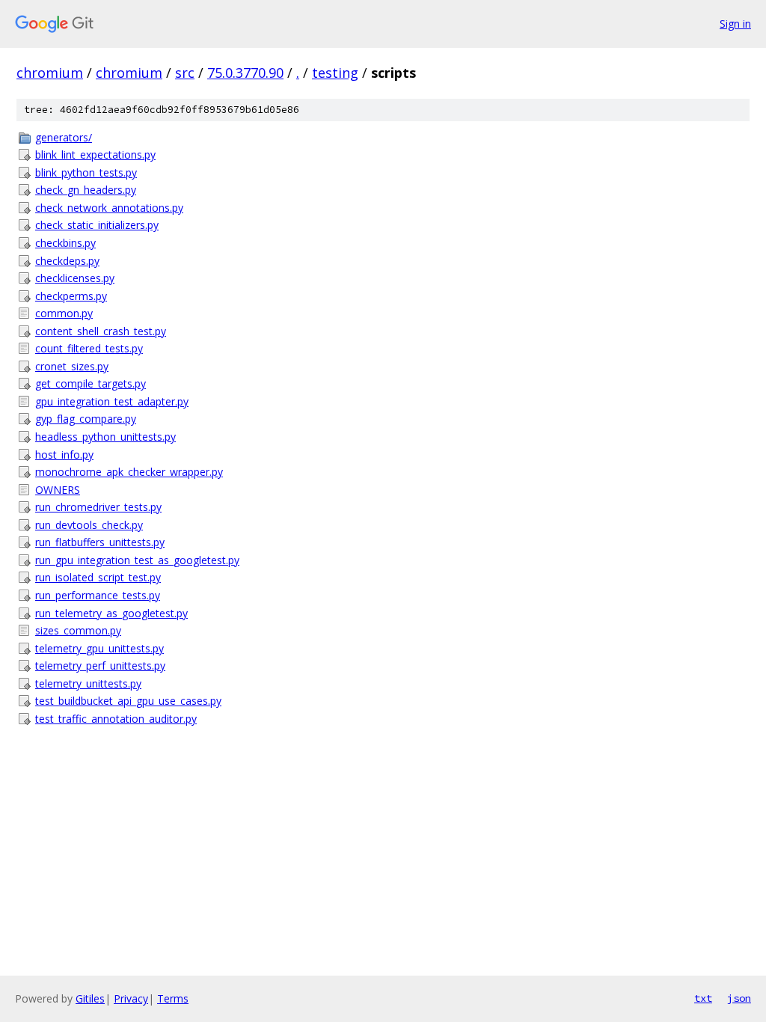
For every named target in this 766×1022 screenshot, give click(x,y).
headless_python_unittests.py (105, 436)
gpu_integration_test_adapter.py (112, 401)
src (184, 73)
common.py (64, 313)
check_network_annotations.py (109, 208)
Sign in (735, 23)
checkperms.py (71, 296)
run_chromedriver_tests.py (98, 507)
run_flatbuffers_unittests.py (100, 542)
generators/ (63, 137)
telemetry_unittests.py (88, 683)
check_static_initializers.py (97, 225)
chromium (49, 73)
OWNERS (57, 490)
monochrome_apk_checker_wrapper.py (129, 472)
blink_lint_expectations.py (95, 154)
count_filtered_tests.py (89, 348)
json (739, 998)
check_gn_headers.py (85, 190)
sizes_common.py (78, 630)
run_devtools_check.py (89, 525)
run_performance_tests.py (97, 595)
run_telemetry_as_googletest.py (111, 613)
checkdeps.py (67, 261)
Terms (173, 998)
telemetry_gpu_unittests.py (99, 648)
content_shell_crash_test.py (100, 331)
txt (703, 998)
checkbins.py (65, 243)
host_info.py (64, 454)
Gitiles (90, 998)
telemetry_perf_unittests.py (100, 665)
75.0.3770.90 (245, 73)
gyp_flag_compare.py (85, 418)
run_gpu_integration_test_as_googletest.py (137, 560)
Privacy (131, 998)
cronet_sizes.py (71, 366)
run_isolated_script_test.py (98, 577)
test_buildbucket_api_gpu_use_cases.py (128, 701)
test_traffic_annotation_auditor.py (116, 719)
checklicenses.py (74, 278)
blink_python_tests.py (86, 172)
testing (335, 73)
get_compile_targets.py (90, 383)
